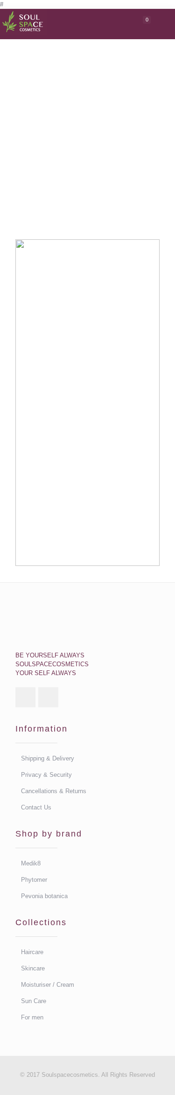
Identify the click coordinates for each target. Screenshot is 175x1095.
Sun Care (33, 1000)
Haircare (32, 952)
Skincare (33, 968)
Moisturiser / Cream (47, 984)
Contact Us (36, 807)
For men (32, 1017)
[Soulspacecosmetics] (23, 20)
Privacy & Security (46, 774)
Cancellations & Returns (53, 791)
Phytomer (34, 879)
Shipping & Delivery (47, 758)
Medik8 (31, 863)
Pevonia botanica (44, 896)
